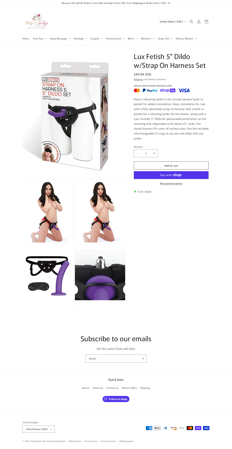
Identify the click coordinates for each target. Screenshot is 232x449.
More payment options (171, 183)
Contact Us (112, 387)
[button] (39, 38)
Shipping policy (126, 441)
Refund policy (75, 441)
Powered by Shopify (56, 441)
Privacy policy (90, 441)
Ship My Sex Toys (39, 441)
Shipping (138, 79)
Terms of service (108, 441)
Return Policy (129, 387)
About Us (98, 387)
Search (86, 387)
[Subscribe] (142, 358)
